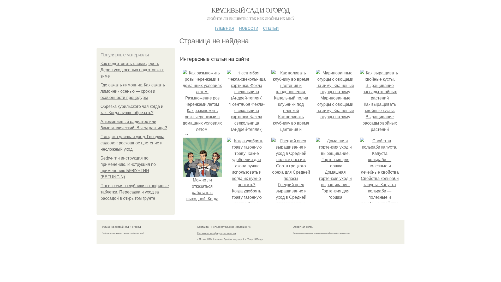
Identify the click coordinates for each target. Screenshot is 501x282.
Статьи (271, 27)
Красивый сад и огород (250, 9)
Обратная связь (303, 226)
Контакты (203, 226)
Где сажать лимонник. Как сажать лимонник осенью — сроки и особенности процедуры (132, 91)
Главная (224, 27)
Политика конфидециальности (216, 233)
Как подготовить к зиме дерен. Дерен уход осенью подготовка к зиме (132, 69)
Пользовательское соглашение (231, 226)
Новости (248, 27)
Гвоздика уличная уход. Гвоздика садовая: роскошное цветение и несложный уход (132, 142)
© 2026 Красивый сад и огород (121, 226)
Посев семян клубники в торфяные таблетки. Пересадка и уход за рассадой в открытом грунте (134, 192)
